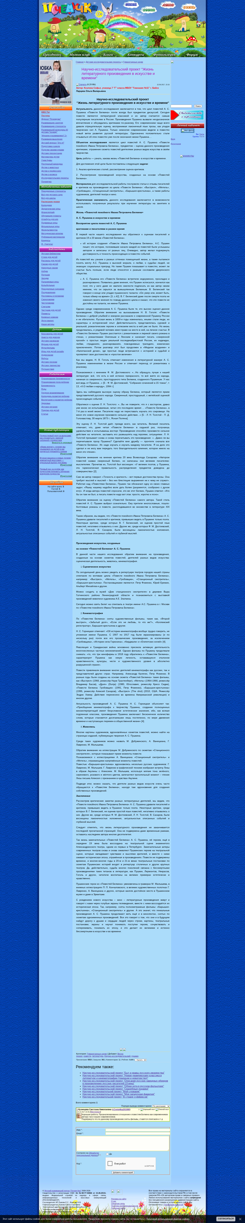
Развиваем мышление (51, 139)
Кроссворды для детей (52, 334)
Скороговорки (47, 299)
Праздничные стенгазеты (53, 191)
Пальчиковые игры (50, 282)
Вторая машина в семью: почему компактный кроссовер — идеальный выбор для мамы (55, 460)
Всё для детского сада (51, 195)
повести (87, 1056)
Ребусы (44, 358)
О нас (113, 1201)
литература (97, 1056)
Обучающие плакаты (51, 216)
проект (79, 1056)
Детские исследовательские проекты (103, 62)
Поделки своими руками (52, 150)
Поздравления (48, 292)
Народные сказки (49, 268)
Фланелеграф (47, 212)
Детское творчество (50, 365)
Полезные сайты (118, 1208)
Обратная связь (118, 1203)
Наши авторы (47, 324)
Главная (80, 62)
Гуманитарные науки (133, 62)
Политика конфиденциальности (124, 1206)
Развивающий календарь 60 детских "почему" (54, 131)
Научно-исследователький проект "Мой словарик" (111, 1091)
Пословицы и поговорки (52, 296)
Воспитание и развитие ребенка (56, 400)
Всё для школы (48, 198)
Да (110, 1154)
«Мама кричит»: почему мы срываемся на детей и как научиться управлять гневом (53, 449)
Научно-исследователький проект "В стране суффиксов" (115, 1097)
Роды (43, 389)
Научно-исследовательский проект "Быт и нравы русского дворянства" (123, 1073)
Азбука (44, 271)
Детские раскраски (50, 341)
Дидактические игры (50, 209)
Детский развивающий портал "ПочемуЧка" (62, 1191)
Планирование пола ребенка (55, 382)
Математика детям (50, 157)
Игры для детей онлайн (52, 351)
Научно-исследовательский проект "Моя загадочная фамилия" (118, 1094)
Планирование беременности (55, 379)
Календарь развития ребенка (55, 396)
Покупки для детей (50, 410)
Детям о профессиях (51, 171)
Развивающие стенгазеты (53, 126)
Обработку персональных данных (87, 1154)
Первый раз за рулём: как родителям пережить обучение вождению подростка (55, 471)
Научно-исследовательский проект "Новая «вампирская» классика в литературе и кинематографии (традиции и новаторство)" (122, 1077)
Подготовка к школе (50, 146)
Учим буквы (46, 160)
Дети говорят (47, 321)
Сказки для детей (49, 264)
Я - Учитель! (47, 244)
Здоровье (45, 403)
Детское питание (49, 407)
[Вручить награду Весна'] (124, 1049)
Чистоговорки (47, 303)
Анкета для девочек (50, 337)
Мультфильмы (48, 348)
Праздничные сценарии (52, 289)
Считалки (45, 307)
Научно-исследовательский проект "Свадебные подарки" (115, 1089)
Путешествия (47, 369)
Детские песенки (49, 362)
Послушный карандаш (52, 164)
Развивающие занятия (52, 123)
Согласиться (226, 1219)
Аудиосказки (47, 355)
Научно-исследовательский (117, 1056)
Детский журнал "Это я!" (52, 143)
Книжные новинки (49, 317)
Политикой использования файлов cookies (168, 1219)
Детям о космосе (49, 174)
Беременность (48, 385)
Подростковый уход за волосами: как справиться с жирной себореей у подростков (55, 438)
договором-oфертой (173, 1205)
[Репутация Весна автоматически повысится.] (121, 1049)
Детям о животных (50, 167)
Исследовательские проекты (55, 178)
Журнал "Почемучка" (51, 119)
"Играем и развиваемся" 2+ (54, 135)
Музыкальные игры (50, 226)
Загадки (45, 278)
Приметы (45, 313)
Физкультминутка (49, 230)
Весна (120, 1054)
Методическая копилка (52, 233)
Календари (46, 205)
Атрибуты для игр (49, 219)
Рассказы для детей (50, 261)
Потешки (45, 275)
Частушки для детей (51, 310)
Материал (95, 1112)
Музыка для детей (50, 344)
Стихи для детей (49, 257)
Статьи (44, 414)
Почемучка (46, 181)
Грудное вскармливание (52, 393)
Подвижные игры (49, 223)
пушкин (135, 1056)
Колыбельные (48, 285)
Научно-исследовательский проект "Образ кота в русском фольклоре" (123, 1086)
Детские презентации (51, 153)
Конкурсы (45, 240)
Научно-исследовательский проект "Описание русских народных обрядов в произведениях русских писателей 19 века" (125, 1082)
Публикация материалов (53, 237)
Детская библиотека (50, 253)
